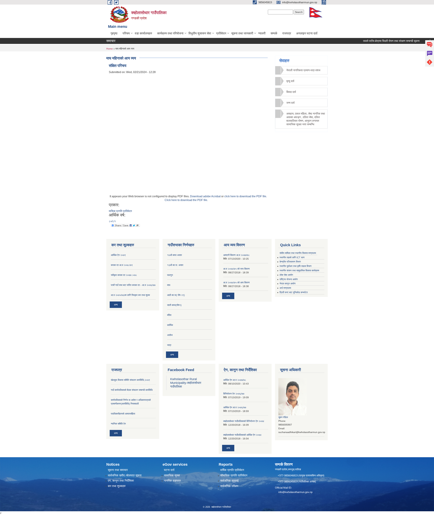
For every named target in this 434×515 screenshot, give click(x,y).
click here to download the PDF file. (245, 196)
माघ (168, 285)
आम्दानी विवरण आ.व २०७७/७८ (236, 255)
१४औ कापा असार (174, 255)
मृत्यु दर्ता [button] (290, 81)
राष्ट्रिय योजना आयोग (289, 279)
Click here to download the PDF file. (186, 200)
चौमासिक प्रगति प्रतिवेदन (233, 475)
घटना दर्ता (169, 470)
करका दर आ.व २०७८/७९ (122, 265)
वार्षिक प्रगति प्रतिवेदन (232, 470)
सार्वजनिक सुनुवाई (229, 480)
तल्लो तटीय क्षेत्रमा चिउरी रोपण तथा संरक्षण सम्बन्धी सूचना (381, 40)
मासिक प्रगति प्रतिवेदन (120, 211)
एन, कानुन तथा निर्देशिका (121, 480)
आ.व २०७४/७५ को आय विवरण (236, 282)
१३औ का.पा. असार (175, 265)
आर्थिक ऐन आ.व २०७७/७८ (234, 380)
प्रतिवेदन (221, 33)
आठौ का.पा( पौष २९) (176, 295)
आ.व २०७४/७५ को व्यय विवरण (236, 268)
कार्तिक (170, 325)
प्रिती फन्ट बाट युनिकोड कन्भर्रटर (294, 292)
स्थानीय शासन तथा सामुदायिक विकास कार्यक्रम (299, 270)
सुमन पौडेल (283, 417)
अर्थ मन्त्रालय (285, 288)
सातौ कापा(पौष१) (174, 305)
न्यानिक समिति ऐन (118, 423)
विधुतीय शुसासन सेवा (200, 33)
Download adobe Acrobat (205, 196)
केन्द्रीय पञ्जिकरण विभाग (290, 261)
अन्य (116, 304)
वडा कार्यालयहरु (143, 33)
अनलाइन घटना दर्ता (306, 33)
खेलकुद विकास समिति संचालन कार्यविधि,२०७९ (130, 380)
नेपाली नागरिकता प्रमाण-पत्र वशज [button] (303, 70)
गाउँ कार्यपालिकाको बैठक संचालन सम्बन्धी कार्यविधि (132, 390)
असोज (170, 335)
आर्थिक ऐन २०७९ (118, 255)
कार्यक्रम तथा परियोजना (170, 33)
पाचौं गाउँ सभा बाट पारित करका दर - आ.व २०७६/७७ (133, 285)
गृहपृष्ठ (114, 33)
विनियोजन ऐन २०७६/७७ (233, 393)
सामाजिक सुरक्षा (172, 475)
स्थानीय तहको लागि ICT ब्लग (292, 257)
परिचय (126, 33)
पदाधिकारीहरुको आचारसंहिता (123, 413)
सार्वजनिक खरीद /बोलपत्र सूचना (125, 475)
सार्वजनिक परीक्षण (229, 486)
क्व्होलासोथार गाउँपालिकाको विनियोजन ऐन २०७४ (243, 421)
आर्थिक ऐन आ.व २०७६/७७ (234, 407)
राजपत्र (286, 33)
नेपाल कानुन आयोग (287, 283)
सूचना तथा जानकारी (242, 33)
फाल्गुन (170, 275)
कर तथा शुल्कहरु (117, 486)
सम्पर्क (274, 33)
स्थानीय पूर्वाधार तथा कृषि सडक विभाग (295, 266)
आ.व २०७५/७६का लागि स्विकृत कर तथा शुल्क (130, 295)
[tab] (301, 70)
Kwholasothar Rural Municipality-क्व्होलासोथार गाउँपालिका (185, 382)
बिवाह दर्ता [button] (291, 91)
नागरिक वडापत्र (172, 480)
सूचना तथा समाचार (118, 470)
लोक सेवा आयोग (286, 275)
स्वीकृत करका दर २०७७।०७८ (124, 275)
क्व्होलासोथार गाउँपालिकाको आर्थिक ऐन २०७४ (242, 434)
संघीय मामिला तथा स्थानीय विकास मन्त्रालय (298, 253)
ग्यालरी (261, 33)
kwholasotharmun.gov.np (298, 492)
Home (109, 48)
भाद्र (169, 345)
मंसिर (169, 315)
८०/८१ (112, 221)
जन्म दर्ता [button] (290, 102)
